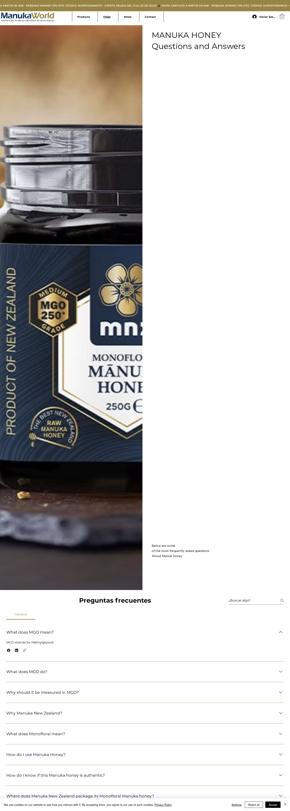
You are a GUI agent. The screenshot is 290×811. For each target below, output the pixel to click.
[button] (282, 16)
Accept (273, 805)
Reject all (254, 805)
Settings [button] (237, 805)
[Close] (285, 805)
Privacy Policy (163, 805)
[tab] (20, 614)
